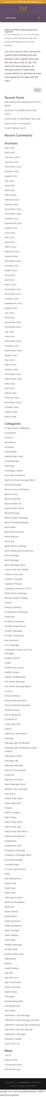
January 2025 (11, 204)
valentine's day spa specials (19, 1029)
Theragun (9, 996)
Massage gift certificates (17, 743)
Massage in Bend (13, 756)
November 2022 (13, 294)
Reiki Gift (9, 907)
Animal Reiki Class (14, 456)
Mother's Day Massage (16, 789)
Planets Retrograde (15, 836)
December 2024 (13, 209)
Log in (8, 1055)
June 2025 (10, 185)
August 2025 (11, 176)
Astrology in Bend (12, 38)
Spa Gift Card (11, 977)
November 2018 (13, 402)
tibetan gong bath (14, 1001)
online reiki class (13, 803)
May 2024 (9, 237)
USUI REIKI (10, 1010)
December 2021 (13, 322)
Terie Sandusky (13, 34)
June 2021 (10, 336)
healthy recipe (12, 672)
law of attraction (13, 714)
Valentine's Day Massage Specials (22, 1020)
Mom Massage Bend (15, 784)
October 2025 (12, 171)
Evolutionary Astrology (16, 612)
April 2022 (10, 317)
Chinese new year (14, 574)
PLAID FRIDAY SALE (15, 128)
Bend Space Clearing (15, 546)
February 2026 (12, 157)
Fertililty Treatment (14, 621)
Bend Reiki (10, 527)
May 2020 (9, 360)
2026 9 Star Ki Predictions (18, 123)
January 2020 (11, 369)
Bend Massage (17, 42)
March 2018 (10, 416)
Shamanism (10, 958)
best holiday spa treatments (19, 551)
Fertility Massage (13, 631)
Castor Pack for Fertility (17, 569)
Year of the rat (12, 1043)
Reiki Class (10, 888)
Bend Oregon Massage (16, 518)
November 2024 (13, 214)
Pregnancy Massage (15, 850)
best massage (12, 555)
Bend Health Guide (14, 508)
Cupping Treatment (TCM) (18, 588)
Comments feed (13, 1064)
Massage (9, 738)
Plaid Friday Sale (13, 827)
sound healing (12, 968)
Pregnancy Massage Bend (18, 855)
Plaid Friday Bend (13, 822)
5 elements (10, 433)
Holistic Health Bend (15, 677)
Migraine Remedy (14, 779)
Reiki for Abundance (15, 902)
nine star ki (10, 794)
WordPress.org (12, 1069)
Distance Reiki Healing (16, 598)
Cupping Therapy (13, 583)
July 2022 (9, 313)
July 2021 (9, 331)
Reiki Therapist (12, 930)
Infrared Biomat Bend (15, 700)
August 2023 (11, 270)
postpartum (10, 841)
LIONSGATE (11, 719)
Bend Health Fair (13, 503)
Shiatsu (8, 963)
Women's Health (13, 1039)
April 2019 (9, 388)
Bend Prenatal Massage (17, 522)
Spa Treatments (13, 982)
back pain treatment (15, 475)
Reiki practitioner (13, 925)
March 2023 (10, 284)
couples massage (14, 579)
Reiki (7, 874)
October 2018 (11, 407)
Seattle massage (13, 944)
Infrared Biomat (13, 696)
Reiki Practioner (13, 921)
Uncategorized (12, 1006)
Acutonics (9, 447)
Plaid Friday (10, 817)
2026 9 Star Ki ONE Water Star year (23, 119)
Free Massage (12, 645)
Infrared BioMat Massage (17, 705)
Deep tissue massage (16, 593)
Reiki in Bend (11, 911)
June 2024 (10, 232)
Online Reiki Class (14, 798)
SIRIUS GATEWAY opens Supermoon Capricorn (21, 31)
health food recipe (14, 667)
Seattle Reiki (11, 949)
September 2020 (13, 350)
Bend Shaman (12, 536)
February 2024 (12, 251)
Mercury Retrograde (15, 770)
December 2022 (13, 289)
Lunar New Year (13, 724)
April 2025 (10, 190)
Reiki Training (11, 935)
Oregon (8, 808)
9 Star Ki (9, 437)
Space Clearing (12, 987)
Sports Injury (11, 992)
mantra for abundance (16, 733)
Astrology (35, 34)
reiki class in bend (14, 897)
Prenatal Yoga (12, 864)
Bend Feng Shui (12, 499)
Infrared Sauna (12, 710)
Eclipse (8, 602)
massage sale (12, 760)
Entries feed (11, 1060)
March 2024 (10, 247)
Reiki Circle (10, 883)
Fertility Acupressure (15, 626)
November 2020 (13, 341)
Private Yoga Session (15, 869)
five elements (12, 640)
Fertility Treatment (14, 635)
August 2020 (11, 355)
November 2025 (13, 166)
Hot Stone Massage (15, 681)
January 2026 (11, 162)
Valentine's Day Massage (17, 1015)
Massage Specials (14, 765)
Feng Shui (10, 616)
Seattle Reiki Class (14, 954)
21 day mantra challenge (17, 428)
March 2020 (10, 364)
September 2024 (13, 223)
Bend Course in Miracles (17, 489)
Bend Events (11, 494)
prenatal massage (14, 860)
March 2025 (10, 195)
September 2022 (13, 303)
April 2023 (10, 280)
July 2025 (9, 181)
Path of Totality (12, 812)
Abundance (10, 442)
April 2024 (10, 242)
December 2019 (13, 374)
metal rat (9, 775)
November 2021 (13, 327)
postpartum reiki (13, 845)
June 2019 (10, 383)
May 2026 (9, 148)
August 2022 (11, 308)
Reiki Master (11, 916)
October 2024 (12, 218)
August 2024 (11, 228)
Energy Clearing (13, 607)
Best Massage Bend (15, 565)
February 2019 (12, 397)
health (8, 663)
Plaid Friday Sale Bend (16, 831)
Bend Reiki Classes (14, 532)
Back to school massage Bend (20, 480)
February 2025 (12, 199)
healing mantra (12, 658)
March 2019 (10, 393)
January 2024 (11, 256)
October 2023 (12, 265)
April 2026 (10, 152)
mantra (8, 729)
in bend (8, 691)
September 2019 (13, 379)
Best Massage (12, 560)
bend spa (9, 541)
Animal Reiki (11, 451)
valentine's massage (15, 1034)
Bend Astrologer (26, 38)
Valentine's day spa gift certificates (22, 1025)
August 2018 (11, 412)
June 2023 (10, 275)
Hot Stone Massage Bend (18, 686)
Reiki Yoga (10, 940)
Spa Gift (9, 973)
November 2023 (13, 261)
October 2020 (12, 346)
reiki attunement (13, 878)
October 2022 (12, 298)
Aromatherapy (12, 461)
